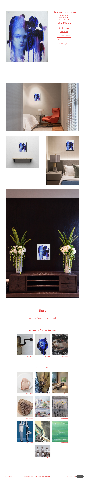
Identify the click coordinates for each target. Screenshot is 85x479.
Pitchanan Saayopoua (64, 12)
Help (75, 476)
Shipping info (69, 476)
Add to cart (64, 28)
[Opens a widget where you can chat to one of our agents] (80, 476)
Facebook (32, 318)
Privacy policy (50, 476)
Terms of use (44, 476)
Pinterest (10, 476)
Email (54, 318)
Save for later (64, 31)
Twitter (39, 318)
